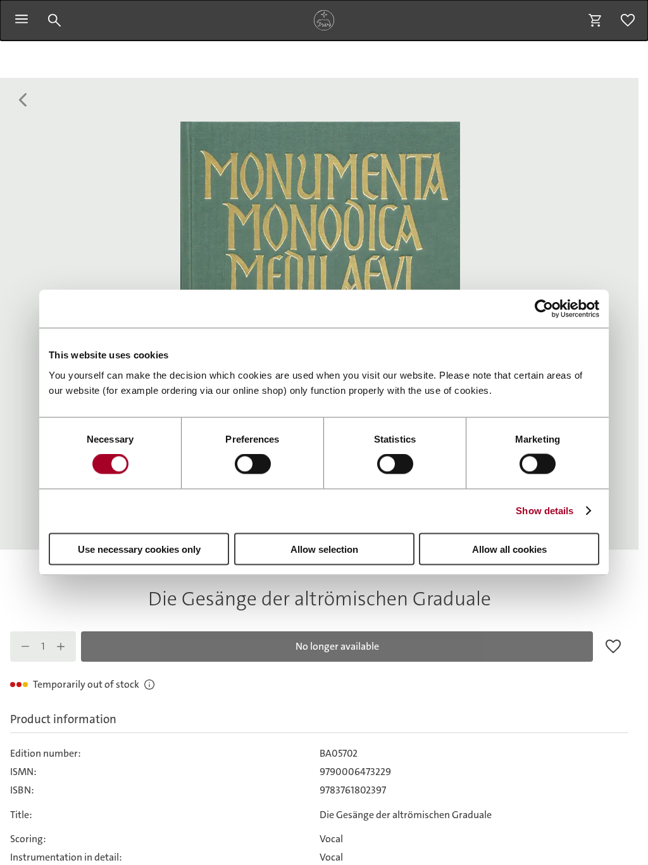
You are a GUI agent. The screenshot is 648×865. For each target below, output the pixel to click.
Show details (544, 510)
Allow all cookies (509, 548)
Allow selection (324, 548)
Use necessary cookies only (139, 548)
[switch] (253, 464)
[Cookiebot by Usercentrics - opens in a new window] (544, 309)
